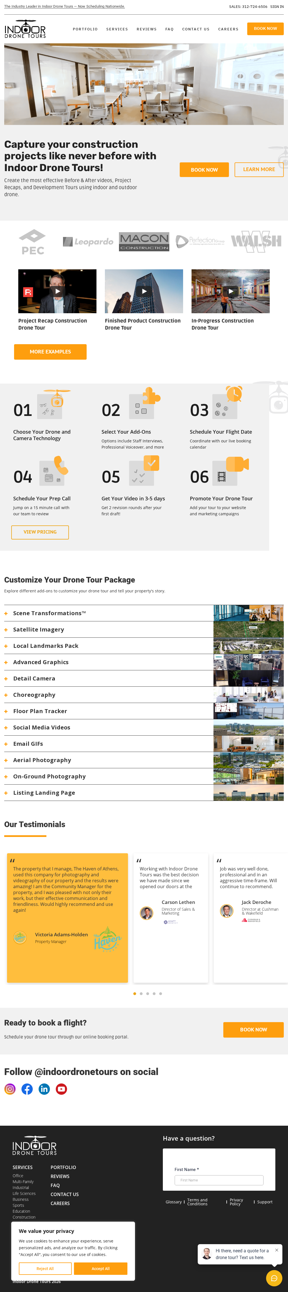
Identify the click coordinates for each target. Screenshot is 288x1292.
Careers (228, 29)
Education (21, 1211)
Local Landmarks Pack (45, 646)
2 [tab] (141, 993)
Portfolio (85, 29)
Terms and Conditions (197, 1201)
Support (265, 1201)
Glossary (174, 1201)
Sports (18, 1205)
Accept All (101, 1268)
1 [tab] (134, 993)
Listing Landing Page (44, 792)
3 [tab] (147, 993)
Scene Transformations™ (49, 613)
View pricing (40, 532)
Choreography (34, 694)
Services (117, 29)
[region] (73, 1251)
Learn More (259, 169)
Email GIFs (28, 743)
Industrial (21, 1187)
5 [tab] (160, 993)
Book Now (265, 28)
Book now (204, 170)
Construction (24, 1217)
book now (253, 1029)
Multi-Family (23, 1181)
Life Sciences (24, 1193)
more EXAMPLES (50, 351)
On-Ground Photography (49, 776)
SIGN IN (277, 6)
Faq (55, 1185)
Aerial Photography (42, 760)
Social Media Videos (41, 727)
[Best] (57, 291)
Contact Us (196, 29)
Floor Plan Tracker (40, 711)
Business (21, 1199)
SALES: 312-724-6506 (248, 6)
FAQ (169, 29)
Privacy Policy (236, 1201)
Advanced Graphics (41, 662)
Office (18, 1175)
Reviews (147, 29)
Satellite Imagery (38, 629)
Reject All (45, 1268)
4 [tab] (154, 993)
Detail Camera (34, 678)
